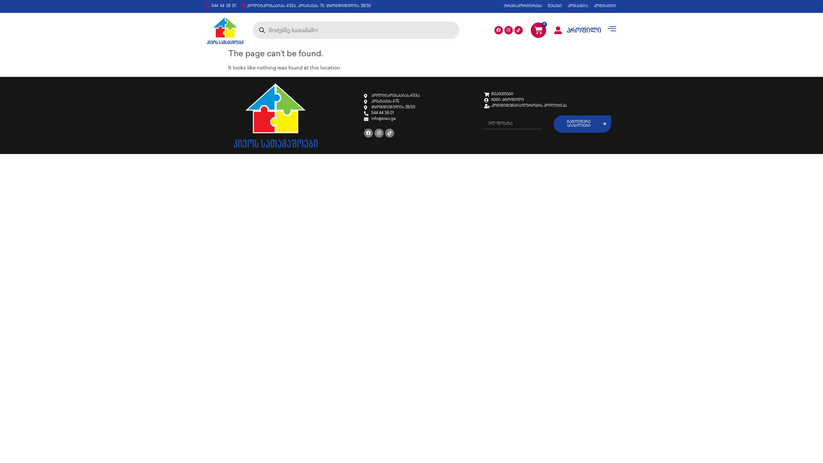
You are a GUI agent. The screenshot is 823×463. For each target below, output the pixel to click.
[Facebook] (498, 30)
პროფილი (584, 31)
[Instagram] (508, 30)
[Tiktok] (518, 30)
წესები (555, 6)
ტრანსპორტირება (523, 6)
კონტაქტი (605, 6)
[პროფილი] (558, 30)
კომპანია (578, 6)
